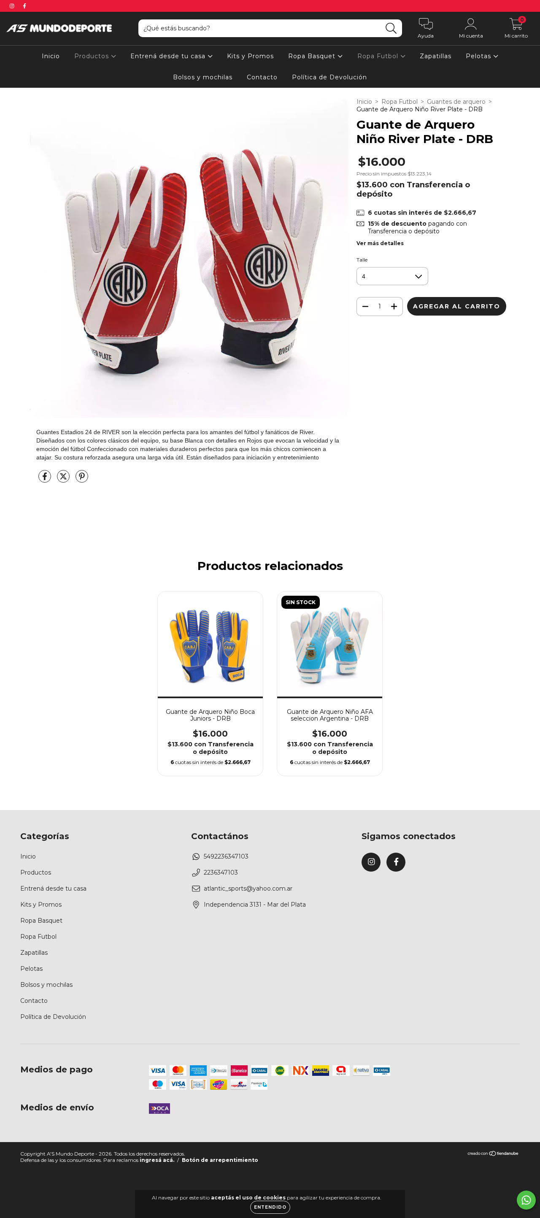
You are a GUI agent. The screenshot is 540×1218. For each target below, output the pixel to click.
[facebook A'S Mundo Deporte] (24, 6)
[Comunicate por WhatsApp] (526, 1200)
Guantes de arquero (456, 101)
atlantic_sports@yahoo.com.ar (248, 888)
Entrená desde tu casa (169, 56)
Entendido (270, 1207)
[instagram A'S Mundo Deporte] (12, 6)
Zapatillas (435, 56)
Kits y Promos (250, 56)
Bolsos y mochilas (202, 77)
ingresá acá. (157, 1160)
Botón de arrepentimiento (220, 1160)
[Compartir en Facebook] (45, 479)
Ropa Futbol (378, 56)
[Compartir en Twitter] (64, 479)
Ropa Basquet (313, 56)
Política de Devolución (329, 77)
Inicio (51, 56)
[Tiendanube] (493, 1154)
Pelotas (479, 56)
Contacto (262, 77)
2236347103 (221, 872)
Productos (92, 56)
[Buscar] (391, 28)
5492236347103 (226, 856)
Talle (361, 260)
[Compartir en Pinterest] (82, 479)
